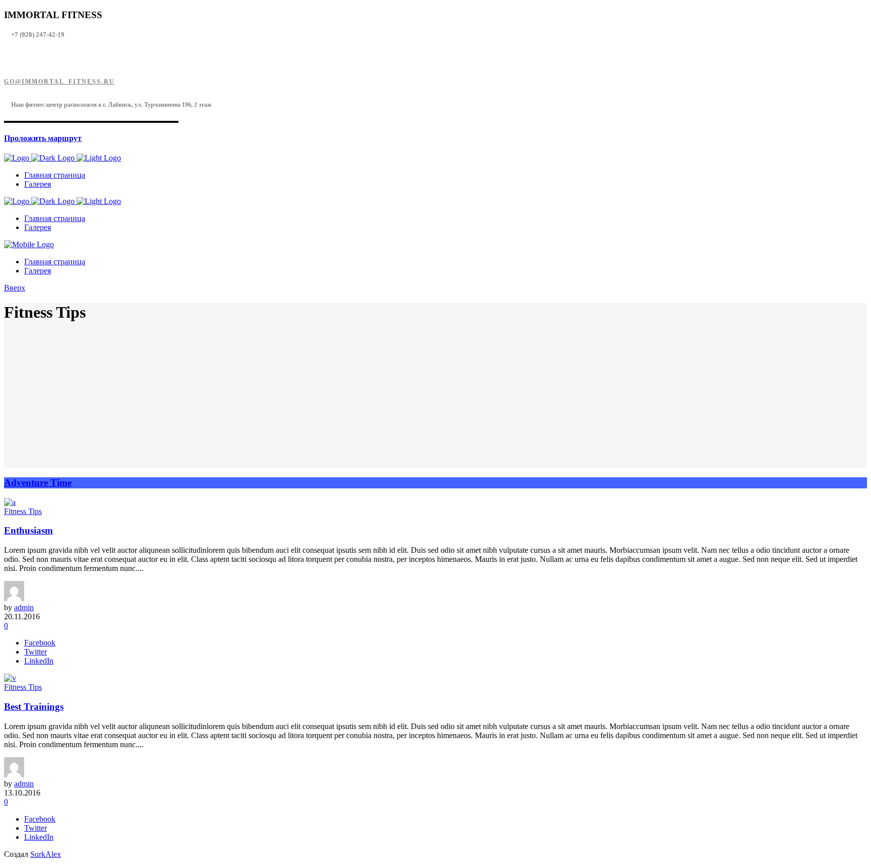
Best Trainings (34, 706)
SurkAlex (45, 854)
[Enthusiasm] (10, 502)
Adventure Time (38, 482)
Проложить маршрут (43, 138)
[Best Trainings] (10, 678)
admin (24, 607)
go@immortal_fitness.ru (59, 81)
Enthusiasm (28, 530)
